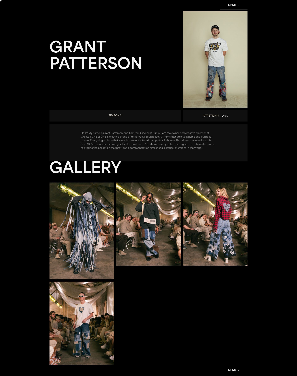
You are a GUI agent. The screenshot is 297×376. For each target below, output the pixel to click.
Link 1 (225, 116)
